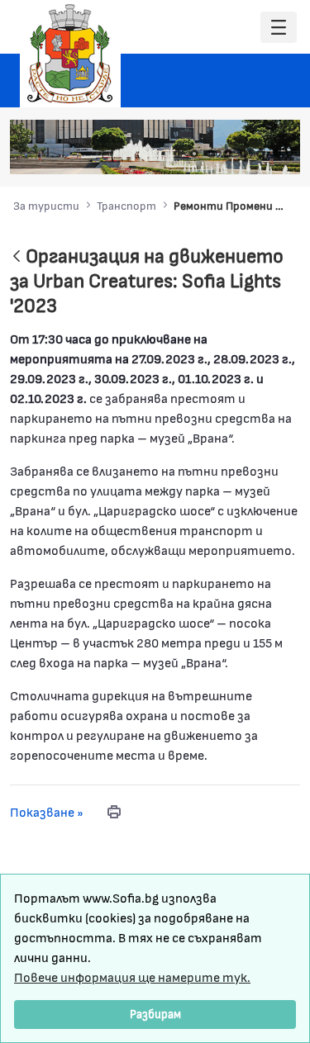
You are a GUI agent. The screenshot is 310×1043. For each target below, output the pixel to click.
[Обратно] (16, 257)
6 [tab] (260, 153)
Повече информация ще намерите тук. (132, 976)
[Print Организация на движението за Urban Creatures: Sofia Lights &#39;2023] (114, 812)
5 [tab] (244, 153)
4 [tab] (227, 153)
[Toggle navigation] (278, 28)
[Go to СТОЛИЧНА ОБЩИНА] (70, 53)
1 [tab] (178, 153)
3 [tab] (211, 153)
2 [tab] (194, 153)
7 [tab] (277, 153)
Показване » (46, 811)
